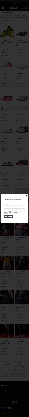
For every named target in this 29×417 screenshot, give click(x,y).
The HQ (3, 391)
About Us (4, 385)
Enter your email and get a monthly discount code (13, 200)
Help (2, 396)
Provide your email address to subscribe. (11, 206)
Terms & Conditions (5, 415)
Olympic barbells (18, 366)
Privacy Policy (14, 415)
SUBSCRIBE (8, 216)
